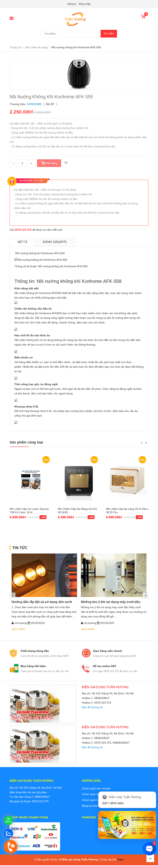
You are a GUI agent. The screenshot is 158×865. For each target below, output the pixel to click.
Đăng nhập (85, 4)
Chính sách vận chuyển (96, 788)
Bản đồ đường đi (92, 707)
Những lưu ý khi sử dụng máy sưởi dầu (110, 602)
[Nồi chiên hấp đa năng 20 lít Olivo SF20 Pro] (127, 479)
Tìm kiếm (108, 33)
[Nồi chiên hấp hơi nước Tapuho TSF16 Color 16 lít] (31, 479)
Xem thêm (18, 629)
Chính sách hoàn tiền (95, 800)
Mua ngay (18, 527)
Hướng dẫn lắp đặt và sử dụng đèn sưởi (42, 602)
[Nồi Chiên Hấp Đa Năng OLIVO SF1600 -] (79, 479)
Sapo (120, 859)
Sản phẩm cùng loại (26, 442)
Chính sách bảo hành (95, 794)
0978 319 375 (23, 229)
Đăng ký (71, 4)
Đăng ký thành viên (93, 805)
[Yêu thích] (66, 163)
